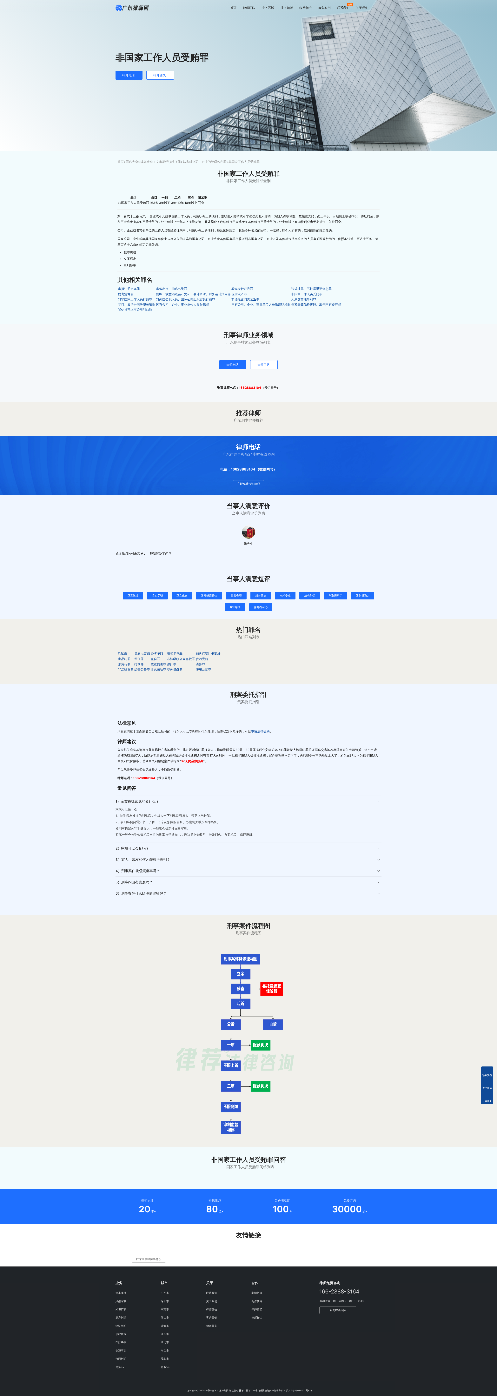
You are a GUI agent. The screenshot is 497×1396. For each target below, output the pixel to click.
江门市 (165, 1342)
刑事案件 (121, 1292)
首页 (233, 8)
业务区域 (268, 8)
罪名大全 (132, 162)
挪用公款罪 (203, 669)
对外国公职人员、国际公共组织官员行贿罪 (185, 299)
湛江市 (165, 1350)
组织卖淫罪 (174, 654)
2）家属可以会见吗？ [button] (132, 848)
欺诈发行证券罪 (242, 289)
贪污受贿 (202, 659)
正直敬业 (133, 595)
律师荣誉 (211, 1325)
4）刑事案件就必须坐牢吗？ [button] (138, 871)
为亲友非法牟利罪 (303, 299)
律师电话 (128, 75)
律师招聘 (256, 1309)
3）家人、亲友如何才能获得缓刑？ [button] (143, 860)
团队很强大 (362, 595)
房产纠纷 (121, 1317)
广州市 (165, 1292)
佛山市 (165, 1317)
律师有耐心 (261, 607)
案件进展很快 (209, 595)
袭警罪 (200, 664)
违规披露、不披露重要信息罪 (311, 289)
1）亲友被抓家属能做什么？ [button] (137, 801)
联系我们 (343, 8)
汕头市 (165, 1334)
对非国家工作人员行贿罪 (135, 299)
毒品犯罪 (124, 659)
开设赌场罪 (158, 669)
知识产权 (121, 1309)
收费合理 (236, 595)
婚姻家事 (121, 1301)
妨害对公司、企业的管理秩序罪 (204, 162)
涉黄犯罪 (124, 664)
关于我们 (362, 8)
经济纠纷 (121, 1325)
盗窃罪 (155, 659)
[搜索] (379, 8)
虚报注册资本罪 (129, 289)
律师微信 (211, 1309)
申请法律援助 (260, 731)
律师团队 (249, 8)
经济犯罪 (157, 654)
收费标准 (305, 8)
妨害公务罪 (142, 669)
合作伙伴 (256, 1301)
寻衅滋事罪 (142, 654)
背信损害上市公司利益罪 (135, 309)
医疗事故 (121, 1342)
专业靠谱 (234, 607)
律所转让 (256, 1317)
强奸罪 (171, 664)
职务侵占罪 (174, 669)
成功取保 (309, 595)
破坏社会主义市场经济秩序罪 (160, 162)
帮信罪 (139, 659)
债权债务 (121, 1334)
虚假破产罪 (239, 294)
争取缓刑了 (335, 595)
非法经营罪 (126, 669)
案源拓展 (256, 1292)
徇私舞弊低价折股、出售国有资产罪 (316, 304)
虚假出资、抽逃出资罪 (171, 289)
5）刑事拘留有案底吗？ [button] (134, 882)
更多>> (120, 1367)
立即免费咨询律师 (248, 483)
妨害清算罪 (126, 294)
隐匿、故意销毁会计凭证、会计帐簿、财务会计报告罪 (193, 294)
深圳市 (165, 1301)
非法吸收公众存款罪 (181, 659)
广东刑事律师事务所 (149, 1259)
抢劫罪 (139, 664)
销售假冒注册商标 (208, 654)
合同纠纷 (121, 1358)
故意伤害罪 (158, 664)
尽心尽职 (157, 595)
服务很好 (260, 595)
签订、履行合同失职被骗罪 (136, 304)
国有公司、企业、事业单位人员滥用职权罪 (260, 304)
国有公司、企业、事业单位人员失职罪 (182, 304)
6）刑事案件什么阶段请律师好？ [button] (141, 893)
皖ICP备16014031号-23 (299, 1390)
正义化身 (181, 595)
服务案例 (324, 8)
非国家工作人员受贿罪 (306, 294)
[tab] (248, 819)
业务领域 (287, 8)
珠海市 (165, 1325)
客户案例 (211, 1317)
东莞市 (165, 1309)
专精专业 (285, 595)
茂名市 (165, 1358)
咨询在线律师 (338, 1310)
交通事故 (121, 1350)
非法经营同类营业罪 (245, 299)
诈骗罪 (122, 654)
